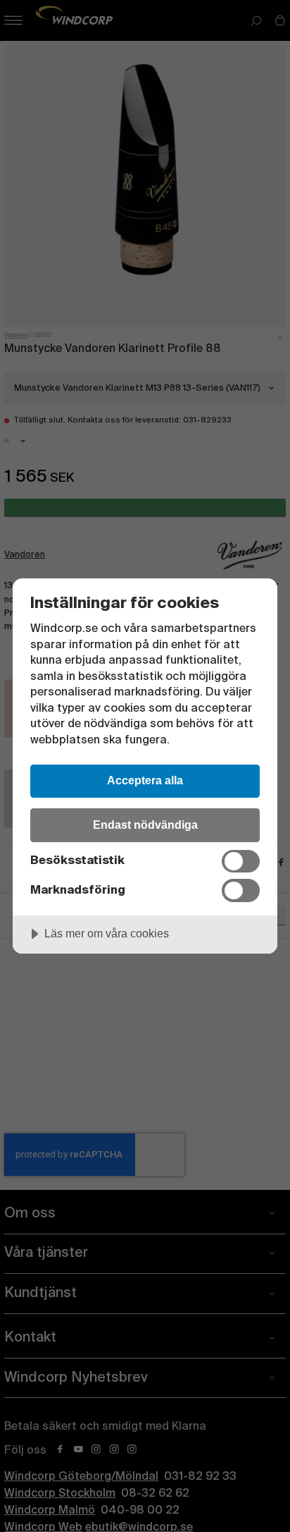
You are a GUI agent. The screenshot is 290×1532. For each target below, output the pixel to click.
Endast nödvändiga (145, 824)
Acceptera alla (145, 780)
